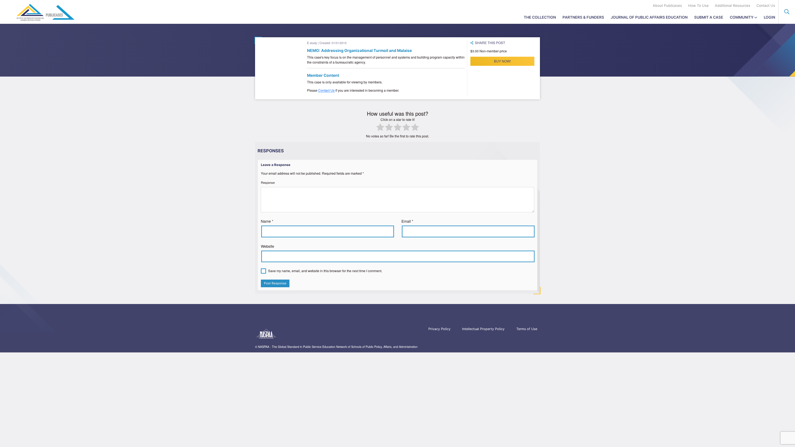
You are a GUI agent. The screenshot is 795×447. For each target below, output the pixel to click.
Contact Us (765, 6)
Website (267, 246)
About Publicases (667, 6)
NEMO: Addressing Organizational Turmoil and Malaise (359, 50)
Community (742, 17)
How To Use (698, 6)
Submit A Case (708, 17)
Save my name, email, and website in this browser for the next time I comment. (325, 270)
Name (267, 221)
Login (769, 17)
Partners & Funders (583, 17)
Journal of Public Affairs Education (649, 17)
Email (407, 221)
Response (268, 182)
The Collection (540, 17)
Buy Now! (502, 61)
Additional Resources (732, 6)
